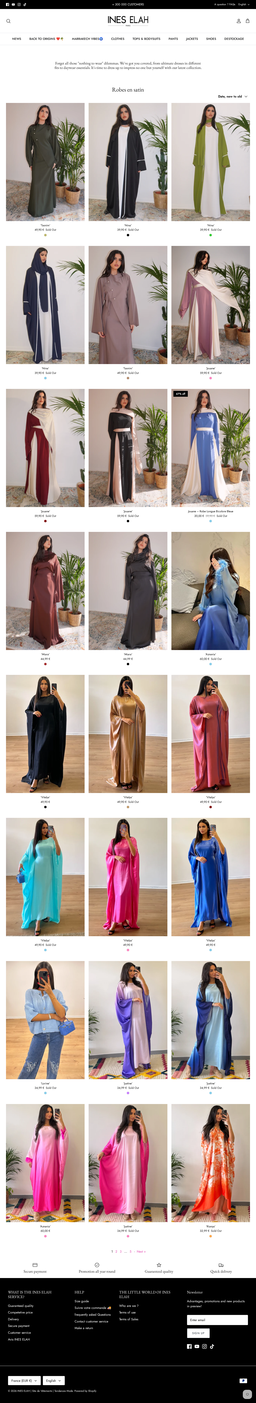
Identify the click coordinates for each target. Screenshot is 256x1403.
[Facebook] (7, 4)
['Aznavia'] (210, 591)
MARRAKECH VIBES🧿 (87, 39)
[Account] (238, 21)
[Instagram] (19, 4)
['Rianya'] (210, 1163)
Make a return (84, 1328)
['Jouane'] (210, 305)
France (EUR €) (21, 1380)
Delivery (13, 1319)
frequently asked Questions (93, 1314)
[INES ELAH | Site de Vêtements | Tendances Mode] (128, 21)
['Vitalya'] (45, 734)
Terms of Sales (128, 1319)
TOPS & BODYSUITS (146, 39)
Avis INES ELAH (19, 1339)
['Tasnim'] (45, 162)
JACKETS (192, 39)
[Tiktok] (24, 4)
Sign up (198, 1333)
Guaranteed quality (20, 1305)
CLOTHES (117, 39)
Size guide (82, 1301)
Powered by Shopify (85, 1391)
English (242, 4)
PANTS (173, 39)
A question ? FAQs (224, 4)
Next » (141, 1251)
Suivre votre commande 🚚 (93, 1307)
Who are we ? (129, 1305)
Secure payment (18, 1325)
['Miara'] (45, 591)
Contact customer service (91, 1321)
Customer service (19, 1332)
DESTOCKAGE (234, 39)
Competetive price (20, 1312)
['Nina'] (128, 162)
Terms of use (127, 1312)
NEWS (16, 39)
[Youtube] (13, 4)
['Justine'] (128, 1020)
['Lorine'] (45, 1020)
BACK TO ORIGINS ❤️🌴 (46, 39)
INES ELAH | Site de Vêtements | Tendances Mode (45, 1391)
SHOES (211, 39)
